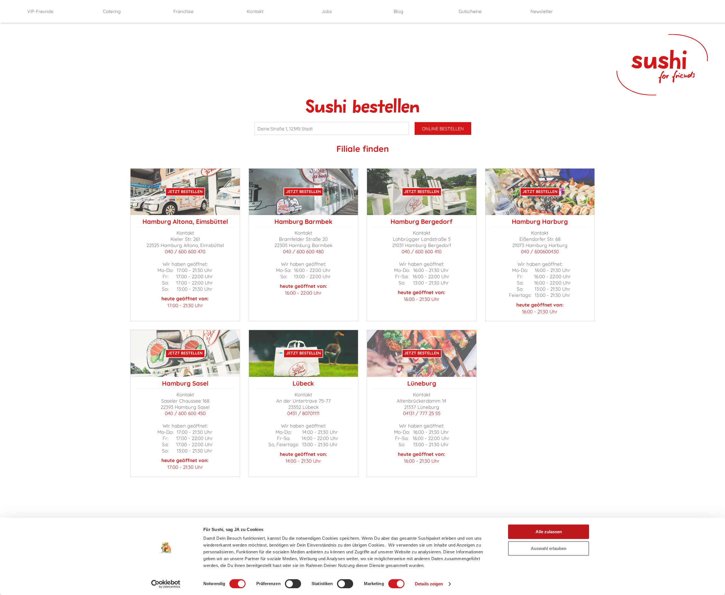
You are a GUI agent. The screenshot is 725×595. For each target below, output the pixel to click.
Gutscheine (470, 11)
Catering (112, 11)
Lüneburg (421, 383)
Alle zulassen (549, 531)
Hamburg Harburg (540, 222)
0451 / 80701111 (303, 413)
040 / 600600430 (540, 251)
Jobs (326, 11)
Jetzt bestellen (185, 191)
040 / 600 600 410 (422, 251)
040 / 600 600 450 (185, 413)
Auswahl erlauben (548, 548)
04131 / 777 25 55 (421, 413)
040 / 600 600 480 (303, 251)
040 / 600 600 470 (185, 251)
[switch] (293, 583)
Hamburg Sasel (185, 383)
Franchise (183, 11)
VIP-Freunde (40, 11)
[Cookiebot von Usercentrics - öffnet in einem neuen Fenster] (166, 584)
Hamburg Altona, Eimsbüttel (185, 222)
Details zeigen (429, 583)
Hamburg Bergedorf (422, 222)
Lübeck (303, 383)
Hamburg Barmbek (303, 222)
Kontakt (255, 11)
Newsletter (541, 11)
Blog (398, 11)
